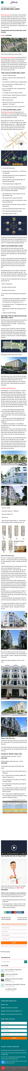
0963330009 (8, 35)
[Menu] (2, 2)
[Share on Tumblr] (23, 912)
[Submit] (25, 961)
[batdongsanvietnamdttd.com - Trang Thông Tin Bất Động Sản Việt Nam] (14, 2)
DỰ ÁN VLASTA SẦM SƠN (11, 974)
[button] (14, 848)
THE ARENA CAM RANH (11, 989)
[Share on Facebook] (7, 912)
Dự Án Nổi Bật (4, 7)
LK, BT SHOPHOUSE (12, 7)
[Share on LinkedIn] (20, 912)
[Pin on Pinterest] (15, 912)
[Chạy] (2, 853)
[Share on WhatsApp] (5, 912)
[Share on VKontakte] (18, 912)
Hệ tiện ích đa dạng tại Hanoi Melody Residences (14, 979)
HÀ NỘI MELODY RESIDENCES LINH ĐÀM (15, 984)
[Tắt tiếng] (23, 853)
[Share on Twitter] (10, 912)
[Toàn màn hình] (25, 853)
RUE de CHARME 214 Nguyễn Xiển (13, 969)
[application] (14, 847)
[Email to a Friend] (13, 912)
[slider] (13, 853)
